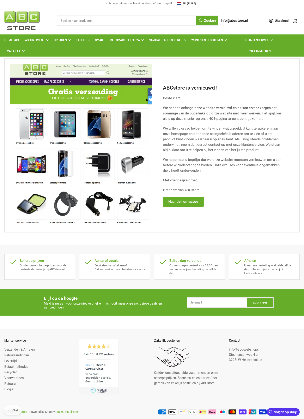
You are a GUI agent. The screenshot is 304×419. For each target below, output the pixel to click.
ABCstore (21, 411)
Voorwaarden (14, 378)
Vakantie (14, 51)
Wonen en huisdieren (207, 40)
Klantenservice (257, 40)
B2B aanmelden (259, 51)
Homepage (12, 40)
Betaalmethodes (16, 367)
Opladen (60, 40)
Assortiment (35, 40)
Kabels (81, 40)
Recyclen (10, 372)
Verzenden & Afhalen (19, 349)
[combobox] (138, 21)
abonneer (260, 302)
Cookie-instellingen (67, 411)
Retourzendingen (16, 355)
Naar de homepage (183, 202)
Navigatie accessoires (165, 40)
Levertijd (10, 361)
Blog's (8, 389)
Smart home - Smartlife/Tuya (117, 40)
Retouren (10, 384)
